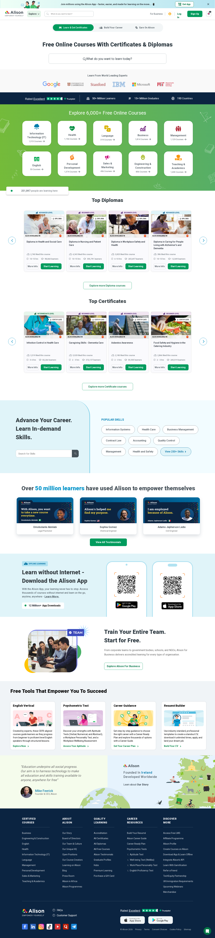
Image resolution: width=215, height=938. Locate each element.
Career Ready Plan (136, 843)
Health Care (149, 429)
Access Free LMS (171, 833)
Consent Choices (159, 929)
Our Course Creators (72, 860)
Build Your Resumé (136, 833)
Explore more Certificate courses (107, 386)
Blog (64, 870)
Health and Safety (143, 451)
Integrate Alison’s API (173, 860)
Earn (147, 27)
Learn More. (52, 596)
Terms (147, 929)
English (25, 843)
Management (113, 451)
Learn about (135, 784)
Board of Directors (71, 838)
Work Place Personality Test (143, 865)
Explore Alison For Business (123, 666)
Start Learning (51, 266)
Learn (75, 27)
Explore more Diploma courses (107, 285)
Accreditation (100, 833)
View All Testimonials (108, 542)
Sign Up (195, 14)
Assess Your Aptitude (74, 746)
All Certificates (101, 838)
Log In (179, 14)
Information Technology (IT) (36, 854)
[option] (44, 243)
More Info (33, 266)
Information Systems (118, 429)
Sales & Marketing (31, 876)
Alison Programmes (72, 886)
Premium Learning (103, 870)
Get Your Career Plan (125, 746)
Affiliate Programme (173, 838)
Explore (33, 14)
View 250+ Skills (174, 451)
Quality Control (166, 440)
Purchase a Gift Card (104, 876)
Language (27, 860)
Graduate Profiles (102, 860)
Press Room (68, 876)
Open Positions (69, 854)
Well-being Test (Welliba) (142, 860)
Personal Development (33, 870)
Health (25, 849)
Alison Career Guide (137, 838)
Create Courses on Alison (175, 849)
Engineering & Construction (35, 838)
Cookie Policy (175, 929)
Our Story (67, 833)
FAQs (60, 910)
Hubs (96, 865)
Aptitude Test (136, 854)
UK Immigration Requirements (178, 881)
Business (26, 833)
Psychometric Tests (137, 849)
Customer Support (67, 915)
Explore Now (19, 746)
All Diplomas (100, 843)
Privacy (138, 929)
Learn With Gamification (175, 865)
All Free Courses (102, 849)
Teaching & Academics (33, 881)
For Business (156, 14)
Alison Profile (169, 843)
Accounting (139, 440)
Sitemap (187, 929)
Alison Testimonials (103, 854)
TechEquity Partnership (174, 876)
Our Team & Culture (72, 843)
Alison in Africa (69, 881)
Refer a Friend (170, 870)
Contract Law (113, 440)
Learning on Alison (71, 865)
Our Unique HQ (69, 849)
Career (113, 27)
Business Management (180, 429)
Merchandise (169, 892)
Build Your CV (171, 746)
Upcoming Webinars (173, 886)
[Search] (48, 14)
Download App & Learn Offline (178, 854)
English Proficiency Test (141, 870)
